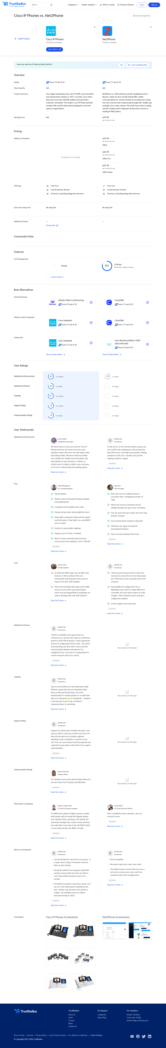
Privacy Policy (41, 1035)
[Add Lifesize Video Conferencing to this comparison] (91, 302)
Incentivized (112, 463)
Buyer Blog (102, 1018)
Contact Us (72, 1026)
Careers (71, 1021)
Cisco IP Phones (55, 39)
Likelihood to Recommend (24, 376)
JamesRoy (117, 486)
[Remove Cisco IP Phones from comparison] (94, 27)
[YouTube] (132, 1036)
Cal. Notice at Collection (77, 1035)
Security (30, 1035)
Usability (17, 396)
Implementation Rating (23, 415)
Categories (72, 5)
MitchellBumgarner (64, 486)
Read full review (57, 472)
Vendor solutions (88, 5)
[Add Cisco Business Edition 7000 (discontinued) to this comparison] (147, 344)
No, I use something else (137, 65)
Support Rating (20, 406)
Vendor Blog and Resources (137, 1021)
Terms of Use (19, 1035)
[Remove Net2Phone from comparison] (151, 27)
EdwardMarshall (63, 771)
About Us (71, 1015)
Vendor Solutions (133, 1015)
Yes (121, 65)
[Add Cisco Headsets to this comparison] (91, 322)
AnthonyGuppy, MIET (65, 806)
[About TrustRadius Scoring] (48, 82)
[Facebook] (138, 1036)
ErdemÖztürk (62, 565)
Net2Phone (108, 39)
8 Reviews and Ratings (109, 42)
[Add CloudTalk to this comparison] (147, 302)
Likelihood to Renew (22, 386)
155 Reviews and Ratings (54, 42)
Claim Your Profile (134, 1018)
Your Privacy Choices (57, 1035)
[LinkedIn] (150, 1036)
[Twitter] (144, 1036)
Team (70, 1018)
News (70, 1024)
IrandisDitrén (118, 806)
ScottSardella (62, 439)
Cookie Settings (96, 1035)
